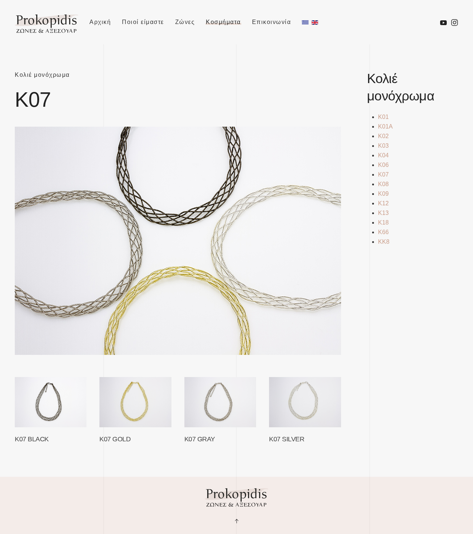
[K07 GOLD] (135, 402)
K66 (383, 232)
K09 (383, 194)
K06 (383, 165)
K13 (383, 213)
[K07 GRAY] (220, 402)
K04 (383, 155)
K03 (383, 146)
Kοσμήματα (223, 22)
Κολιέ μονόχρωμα (42, 75)
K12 (383, 203)
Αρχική (100, 22)
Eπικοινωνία (271, 22)
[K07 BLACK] (50, 402)
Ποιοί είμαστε (143, 22)
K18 (383, 222)
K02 (383, 136)
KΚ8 (383, 242)
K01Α (385, 126)
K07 (383, 174)
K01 (383, 117)
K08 (383, 184)
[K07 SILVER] (305, 402)
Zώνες (185, 22)
